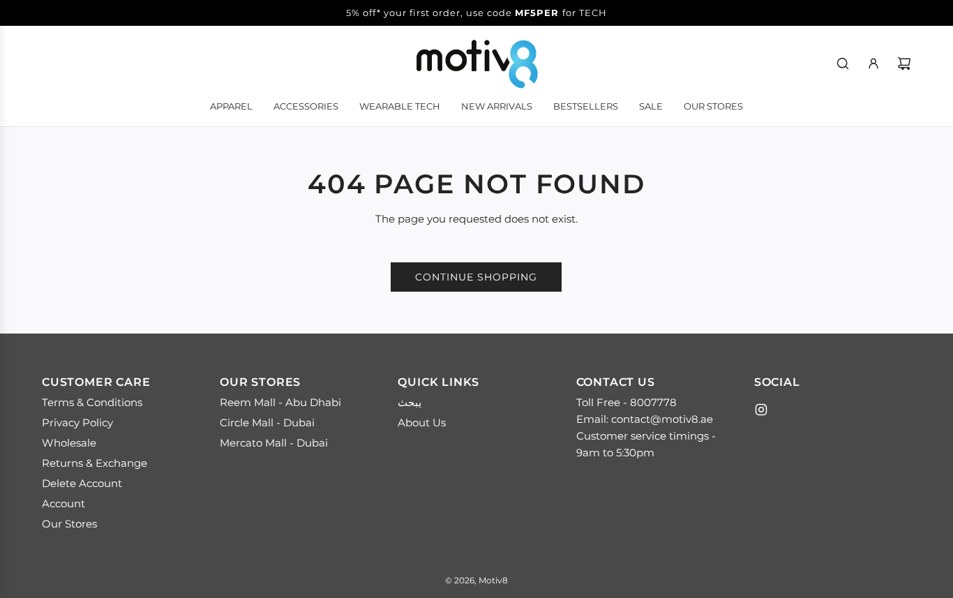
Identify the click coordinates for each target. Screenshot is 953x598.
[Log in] (873, 63)
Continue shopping (476, 277)
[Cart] (904, 63)
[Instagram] (761, 409)
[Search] (842, 63)
